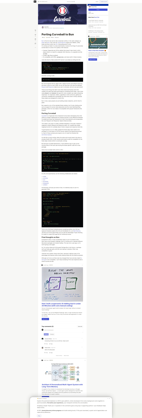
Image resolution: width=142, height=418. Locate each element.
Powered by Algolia (70, 1)
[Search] (38, 2)
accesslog (45, 181)
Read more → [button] (45, 319)
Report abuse (66, 355)
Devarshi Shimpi (48, 338)
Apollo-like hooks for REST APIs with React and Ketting (97, 26)
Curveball (44, 115)
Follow (98, 9)
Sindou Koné (47, 347)
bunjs (43, 37)
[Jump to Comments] (35, 35)
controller (45, 178)
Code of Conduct (59, 355)
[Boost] (35, 43)
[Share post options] (35, 47)
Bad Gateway (77, 231)
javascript (48, 37)
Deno (48, 42)
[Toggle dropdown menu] (82, 265)
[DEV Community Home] (35, 1)
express (57, 37)
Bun (43, 41)
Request (44, 87)
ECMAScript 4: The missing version (96, 31)
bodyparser (46, 183)
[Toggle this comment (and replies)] (43, 341)
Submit (46, 334)
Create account (104, 1)
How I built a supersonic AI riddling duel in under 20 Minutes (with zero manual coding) (61, 305)
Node (43, 42)
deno (52, 37)
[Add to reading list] (35, 39)
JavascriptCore (62, 42)
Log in (97, 1)
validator (45, 185)
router (44, 176)
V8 (56, 44)
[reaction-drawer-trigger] (35, 31)
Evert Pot (46, 26)
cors (44, 180)
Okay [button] (39, 415)
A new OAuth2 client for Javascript (95, 21)
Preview (52, 334)
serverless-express (47, 134)
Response (51, 87)
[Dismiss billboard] (109, 398)
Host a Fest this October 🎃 (97, 50)
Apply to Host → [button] (92, 59)
